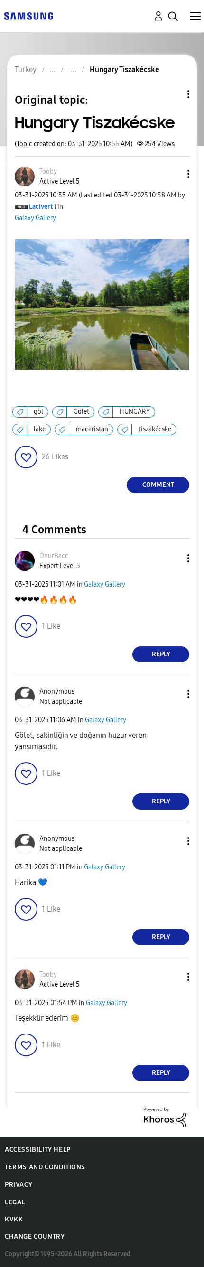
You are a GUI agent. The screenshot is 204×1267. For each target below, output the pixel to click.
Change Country (35, 1236)
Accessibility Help (38, 1150)
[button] (173, 174)
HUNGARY (135, 412)
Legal (15, 1202)
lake (40, 429)
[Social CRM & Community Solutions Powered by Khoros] (165, 1116)
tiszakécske (155, 429)
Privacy (18, 1185)
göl (38, 412)
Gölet (81, 412)
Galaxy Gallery (35, 218)
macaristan (92, 429)
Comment (158, 485)
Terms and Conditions (45, 1167)
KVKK (14, 1219)
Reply (161, 654)
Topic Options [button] (172, 94)
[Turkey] (28, 15)
